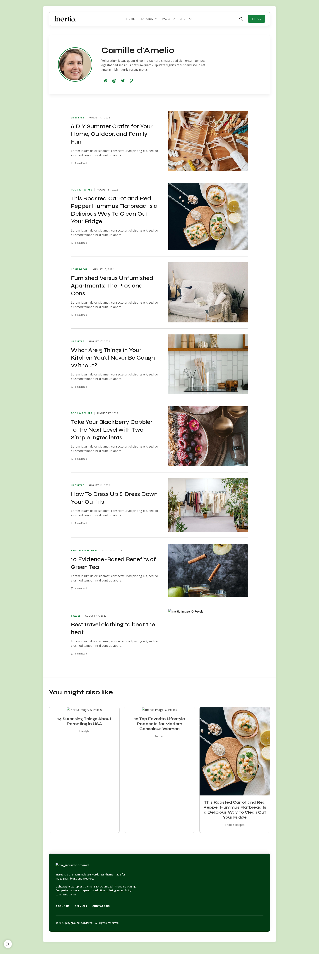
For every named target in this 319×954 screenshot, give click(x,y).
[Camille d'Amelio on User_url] (105, 81)
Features (146, 19)
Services (81, 906)
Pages (166, 19)
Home (130, 19)
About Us (63, 906)
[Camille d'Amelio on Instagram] (114, 81)
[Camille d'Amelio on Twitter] (123, 81)
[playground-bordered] (65, 19)
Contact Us (101, 906)
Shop (183, 19)
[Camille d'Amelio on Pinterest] (131, 81)
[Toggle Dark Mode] (8, 944)
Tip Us (256, 19)
